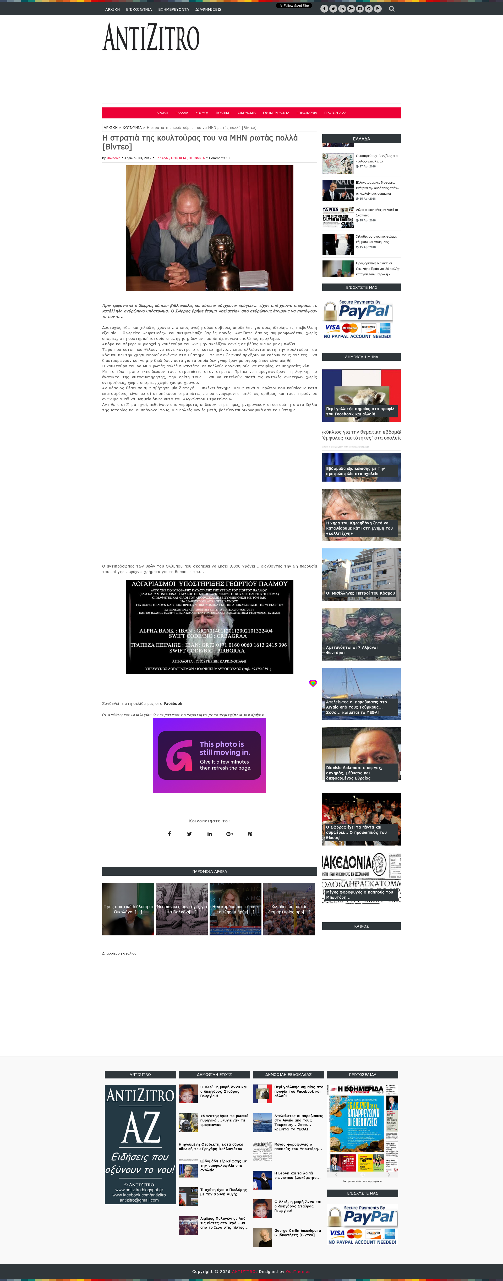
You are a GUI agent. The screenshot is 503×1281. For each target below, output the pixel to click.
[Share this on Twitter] (189, 834)
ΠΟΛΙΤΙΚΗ (223, 113)
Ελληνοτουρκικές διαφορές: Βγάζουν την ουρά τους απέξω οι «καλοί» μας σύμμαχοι (377, 161)
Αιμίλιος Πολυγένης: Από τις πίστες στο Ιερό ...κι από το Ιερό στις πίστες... (224, 1222)
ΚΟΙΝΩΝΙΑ (132, 128)
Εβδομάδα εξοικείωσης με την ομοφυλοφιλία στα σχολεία (355, 471)
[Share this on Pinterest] (250, 834)
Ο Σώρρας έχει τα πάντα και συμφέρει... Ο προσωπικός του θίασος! (356, 832)
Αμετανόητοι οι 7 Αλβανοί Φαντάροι (352, 650)
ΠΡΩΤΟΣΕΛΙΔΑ (335, 113)
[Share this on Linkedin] (209, 834)
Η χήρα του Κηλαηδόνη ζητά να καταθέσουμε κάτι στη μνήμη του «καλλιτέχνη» (359, 528)
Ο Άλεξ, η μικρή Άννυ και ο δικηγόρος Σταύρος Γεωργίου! (223, 1091)
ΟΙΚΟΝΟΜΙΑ (247, 113)
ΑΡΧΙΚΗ (112, 9)
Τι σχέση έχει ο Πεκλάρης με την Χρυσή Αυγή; (223, 1191)
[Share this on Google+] (230, 834)
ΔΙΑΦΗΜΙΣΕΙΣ (208, 9)
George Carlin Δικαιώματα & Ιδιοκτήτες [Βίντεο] (298, 1232)
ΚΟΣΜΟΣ (202, 113)
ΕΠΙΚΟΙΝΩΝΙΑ (139, 9)
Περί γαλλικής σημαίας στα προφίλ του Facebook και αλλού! (360, 411)
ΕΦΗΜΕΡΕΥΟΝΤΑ (173, 9)
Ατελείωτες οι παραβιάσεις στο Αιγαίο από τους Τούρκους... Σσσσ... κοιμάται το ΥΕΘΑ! (356, 707)
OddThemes (298, 1271)
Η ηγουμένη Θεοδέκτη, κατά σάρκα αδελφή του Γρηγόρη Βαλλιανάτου (211, 1146)
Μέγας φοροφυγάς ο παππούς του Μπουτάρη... (359, 895)
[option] (361, 163)
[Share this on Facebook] (169, 834)
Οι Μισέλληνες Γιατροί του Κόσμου (360, 593)
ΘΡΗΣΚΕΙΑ (179, 158)
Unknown (113, 158)
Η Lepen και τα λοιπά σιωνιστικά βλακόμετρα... (298, 1175)
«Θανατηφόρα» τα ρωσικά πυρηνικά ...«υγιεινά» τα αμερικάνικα (224, 1120)
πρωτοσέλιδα (355, 1181)
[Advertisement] (306, 60)
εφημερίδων (375, 1181)
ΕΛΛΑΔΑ (182, 113)
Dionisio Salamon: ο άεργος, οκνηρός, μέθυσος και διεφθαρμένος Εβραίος (354, 772)
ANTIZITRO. (245, 1271)
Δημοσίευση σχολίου (119, 953)
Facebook (173, 703)
